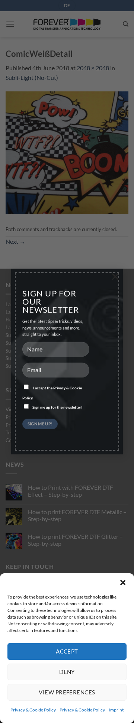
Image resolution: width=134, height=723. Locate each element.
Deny (67, 671)
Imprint (116, 710)
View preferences (67, 692)
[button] (123, 582)
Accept (67, 651)
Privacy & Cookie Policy (33, 710)
